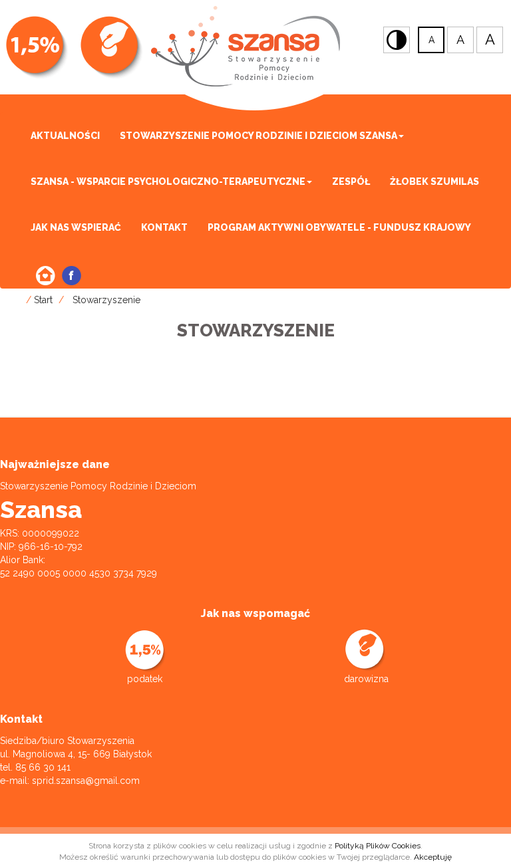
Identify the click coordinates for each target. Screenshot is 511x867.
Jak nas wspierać (76, 227)
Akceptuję (433, 857)
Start (43, 300)
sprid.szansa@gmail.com (86, 780)
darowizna (366, 679)
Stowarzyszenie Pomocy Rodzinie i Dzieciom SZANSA (258, 135)
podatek (144, 679)
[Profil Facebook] (71, 275)
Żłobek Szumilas (434, 181)
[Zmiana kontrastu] (396, 40)
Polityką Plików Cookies (378, 845)
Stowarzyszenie (106, 300)
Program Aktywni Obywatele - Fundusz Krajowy (339, 227)
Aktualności (65, 135)
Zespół (351, 181)
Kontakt (164, 227)
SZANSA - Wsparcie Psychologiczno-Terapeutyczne (168, 181)
